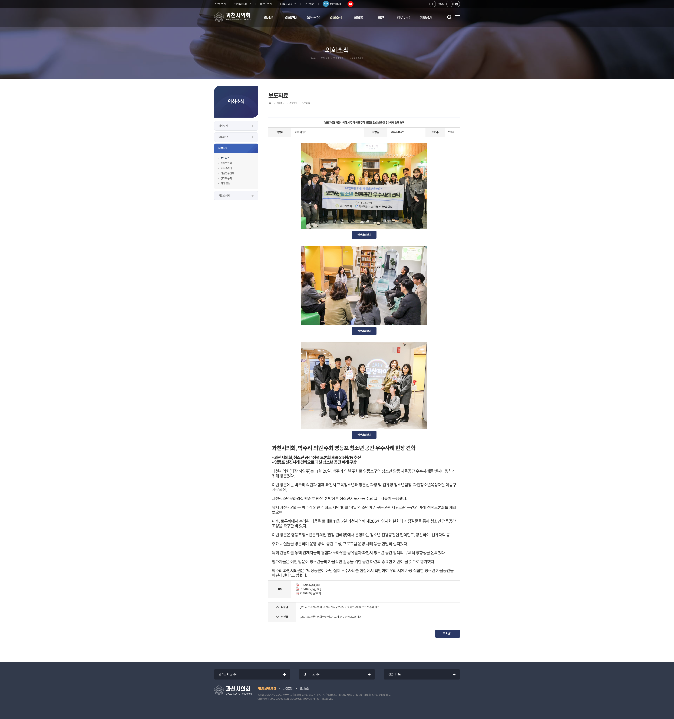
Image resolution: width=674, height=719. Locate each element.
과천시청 (309, 4)
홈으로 (270, 103)
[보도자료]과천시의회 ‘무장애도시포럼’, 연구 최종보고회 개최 (331, 616)
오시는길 (304, 688)
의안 (381, 18)
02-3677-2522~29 (315, 695)
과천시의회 (220, 4)
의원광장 (313, 18)
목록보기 (447, 633)
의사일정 (223, 125)
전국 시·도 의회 (311, 674)
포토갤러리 (226, 168)
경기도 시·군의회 (228, 674)
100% (441, 3)
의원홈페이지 (241, 4)
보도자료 (225, 158)
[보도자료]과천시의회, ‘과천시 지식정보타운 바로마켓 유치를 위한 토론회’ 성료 (339, 607)
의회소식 (335, 18)
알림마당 (223, 137)
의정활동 (222, 148)
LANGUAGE (286, 4)
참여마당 (403, 18)
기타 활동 (225, 183)
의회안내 (291, 18)
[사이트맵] (457, 17)
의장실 (268, 18)
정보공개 (425, 18)
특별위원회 (226, 163)
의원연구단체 (227, 173)
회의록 (358, 18)
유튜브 (350, 4)
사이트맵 (287, 688)
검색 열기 (449, 17)
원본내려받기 (364, 234)
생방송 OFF (335, 4)
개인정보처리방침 (266, 688)
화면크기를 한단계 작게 (449, 4)
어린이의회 (266, 4)
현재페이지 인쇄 (457, 4)
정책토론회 (226, 178)
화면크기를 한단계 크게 (432, 4)
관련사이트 (394, 674)
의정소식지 (224, 195)
